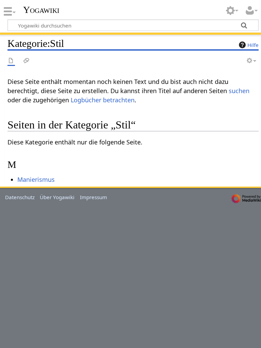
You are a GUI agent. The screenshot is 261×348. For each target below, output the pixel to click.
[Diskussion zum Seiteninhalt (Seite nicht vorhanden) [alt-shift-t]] (26, 61)
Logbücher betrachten (103, 100)
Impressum (93, 197)
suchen (239, 91)
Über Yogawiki (57, 197)
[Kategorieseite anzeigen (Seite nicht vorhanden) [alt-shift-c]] (11, 61)
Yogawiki (41, 10)
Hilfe (253, 44)
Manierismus (36, 179)
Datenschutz (20, 197)
